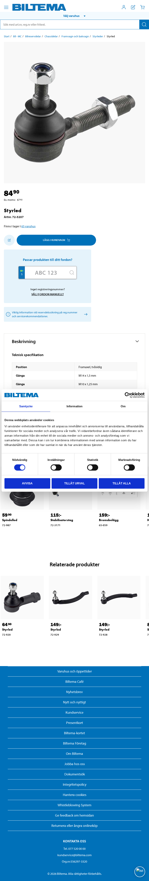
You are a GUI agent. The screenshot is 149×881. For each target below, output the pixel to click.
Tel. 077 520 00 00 (74, 849)
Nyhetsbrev (74, 692)
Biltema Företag (74, 743)
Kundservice (74, 712)
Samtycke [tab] (26, 406)
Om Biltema (74, 753)
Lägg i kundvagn (54, 240)
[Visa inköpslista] (133, 7)
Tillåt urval (74, 483)
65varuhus (28, 226)
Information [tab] (74, 406)
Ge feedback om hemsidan (74, 815)
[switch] (56, 467)
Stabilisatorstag (61, 520)
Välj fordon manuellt (47, 294)
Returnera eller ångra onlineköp (74, 825)
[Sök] (144, 24)
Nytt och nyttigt (74, 702)
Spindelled (9, 520)
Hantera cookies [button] (74, 794)
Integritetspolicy (74, 784)
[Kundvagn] (142, 7)
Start (7, 36)
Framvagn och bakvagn (75, 36)
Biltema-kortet (74, 733)
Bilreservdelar (33, 36)
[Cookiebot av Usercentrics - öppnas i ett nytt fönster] (128, 395)
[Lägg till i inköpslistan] (9, 240)
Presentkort (74, 722)
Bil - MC (17, 36)
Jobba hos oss (74, 764)
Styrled (7, 629)
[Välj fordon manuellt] (85, 314)
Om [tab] (123, 406)
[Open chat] (139, 871)
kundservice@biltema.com (74, 855)
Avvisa (27, 483)
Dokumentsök (74, 774)
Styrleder (98, 36)
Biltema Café (74, 681)
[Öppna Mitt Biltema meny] (123, 7)
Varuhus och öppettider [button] (74, 671)
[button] (74, 16)
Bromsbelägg (109, 520)
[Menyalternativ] (6, 7)
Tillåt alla (122, 483)
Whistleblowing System (74, 805)
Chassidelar (51, 36)
